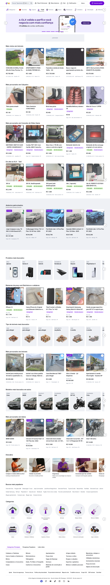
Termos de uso (29, 572)
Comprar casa (21, 495)
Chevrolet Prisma (62, 488)
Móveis (100, 9)
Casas (8, 565)
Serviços (48, 562)
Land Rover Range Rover (50, 488)
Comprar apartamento (92, 491)
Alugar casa (29, 495)
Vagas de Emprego (51, 559)
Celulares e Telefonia (12, 553)
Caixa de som (32, 491)
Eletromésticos (30, 556)
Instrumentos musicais (93, 561)
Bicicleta (83, 491)
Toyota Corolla (71, 488)
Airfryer (18, 491)
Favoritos (24, 9)
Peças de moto (90, 564)
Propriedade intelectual (54, 572)
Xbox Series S (75, 491)
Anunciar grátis (98, 3)
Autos (59, 9)
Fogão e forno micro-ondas (50, 491)
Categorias (12, 9)
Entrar (83, 3)
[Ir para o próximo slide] (105, 64)
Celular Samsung (10, 491)
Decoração (90, 9)
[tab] (13, 547)
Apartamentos (50, 553)
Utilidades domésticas (93, 558)
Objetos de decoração (93, 567)
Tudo (42, 10)
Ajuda (10, 572)
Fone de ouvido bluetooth (64, 491)
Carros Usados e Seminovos (14, 556)
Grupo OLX (84, 572)
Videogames (29, 559)
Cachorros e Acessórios (33, 565)
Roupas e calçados (71, 559)
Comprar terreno (37, 495)
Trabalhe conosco (75, 572)
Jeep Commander (38, 488)
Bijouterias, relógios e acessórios (92, 554)
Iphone (101, 488)
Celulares (79, 9)
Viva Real (98, 572)
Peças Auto (49, 556)
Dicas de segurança (18, 572)
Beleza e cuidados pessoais (74, 565)
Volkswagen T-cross (27, 488)
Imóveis (51, 9)
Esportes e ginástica (72, 562)
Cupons (34, 9)
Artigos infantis (70, 553)
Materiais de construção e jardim (54, 566)
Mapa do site (65, 572)
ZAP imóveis (91, 572)
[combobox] (22, 3)
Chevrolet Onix (9, 488)
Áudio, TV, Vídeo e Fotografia (34, 562)
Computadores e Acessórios (14, 562)
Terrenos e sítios (71, 556)
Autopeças (69, 9)
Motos (8, 559)
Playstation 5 (24, 491)
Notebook (39, 491)
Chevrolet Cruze (94, 488)
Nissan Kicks (80, 488)
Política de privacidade (40, 572)
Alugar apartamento (11, 495)
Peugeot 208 (17, 488)
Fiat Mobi (86, 488)
